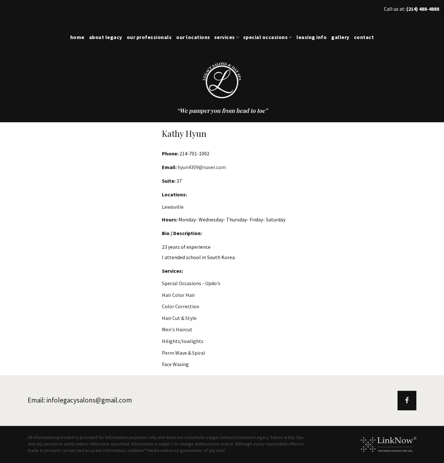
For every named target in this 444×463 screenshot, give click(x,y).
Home (77, 37)
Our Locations (193, 37)
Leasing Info (311, 37)
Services (224, 37)
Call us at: (411, 9)
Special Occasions (265, 37)
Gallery (340, 37)
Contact (364, 37)
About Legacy (105, 37)
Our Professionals (149, 37)
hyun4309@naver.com (201, 167)
